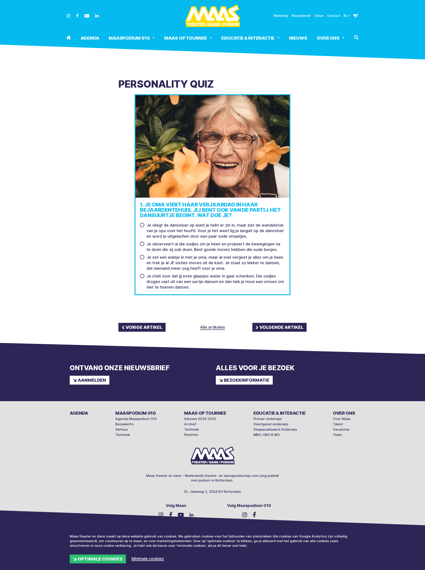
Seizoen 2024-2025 (200, 419)
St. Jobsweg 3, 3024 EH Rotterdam (212, 491)
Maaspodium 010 (130, 38)
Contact (333, 15)
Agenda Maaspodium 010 (136, 419)
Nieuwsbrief (301, 15)
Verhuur (121, 429)
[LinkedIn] (97, 16)
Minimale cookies (147, 558)
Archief (190, 424)
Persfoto (191, 435)
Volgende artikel (281, 327)
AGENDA (90, 38)
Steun (319, 15)
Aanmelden (92, 380)
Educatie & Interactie (248, 38)
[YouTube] (86, 16)
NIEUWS (298, 38)
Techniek (122, 435)
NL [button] (346, 15)
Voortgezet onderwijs (270, 424)
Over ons (328, 38)
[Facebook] (77, 16)
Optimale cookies (100, 559)
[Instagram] (68, 16)
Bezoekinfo (124, 424)
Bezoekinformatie (246, 380)
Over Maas (341, 419)
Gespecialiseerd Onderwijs (275, 429)
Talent (338, 424)
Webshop (280, 15)
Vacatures (341, 429)
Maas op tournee (186, 38)
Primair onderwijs (267, 419)
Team (337, 435)
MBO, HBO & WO (266, 435)
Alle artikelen (212, 327)
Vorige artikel (144, 327)
